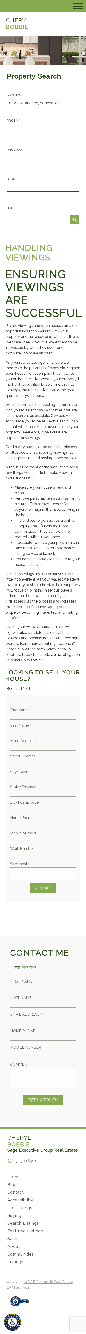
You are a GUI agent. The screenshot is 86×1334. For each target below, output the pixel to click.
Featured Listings (25, 1231)
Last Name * (20, 725)
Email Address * (23, 741)
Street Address (22, 756)
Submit (43, 888)
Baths (11, 208)
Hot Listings (19, 1207)
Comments (19, 864)
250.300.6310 (24, 1161)
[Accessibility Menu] (12, 1322)
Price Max (14, 149)
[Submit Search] (74, 219)
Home (13, 1176)
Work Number (22, 848)
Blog (12, 1184)
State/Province (23, 787)
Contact (15, 1192)
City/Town (19, 771)
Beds (11, 179)
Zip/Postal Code (24, 802)
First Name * (20, 710)
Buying (14, 1215)
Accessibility (20, 1200)
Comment (20, 1064)
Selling (14, 1238)
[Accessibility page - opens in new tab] (20, 1303)
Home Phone (21, 818)
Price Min (14, 120)
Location (14, 95)
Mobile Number (23, 833)
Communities (20, 1254)
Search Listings (23, 1223)
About (13, 1246)
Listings (15, 1261)
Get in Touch (43, 1099)
